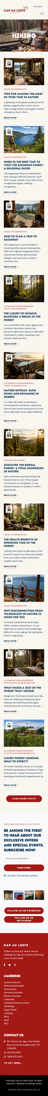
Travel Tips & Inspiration (15, 89)
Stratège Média (35, 1083)
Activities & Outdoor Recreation (19, 683)
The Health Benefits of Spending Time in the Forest (21, 543)
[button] (24, 910)
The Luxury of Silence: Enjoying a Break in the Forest (22, 316)
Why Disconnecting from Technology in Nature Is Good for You (23, 614)
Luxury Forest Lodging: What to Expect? (21, 759)
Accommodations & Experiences (18, 306)
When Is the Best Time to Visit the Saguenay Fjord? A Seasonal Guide (23, 165)
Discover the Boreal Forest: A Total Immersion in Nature (24, 468)
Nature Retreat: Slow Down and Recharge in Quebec (21, 393)
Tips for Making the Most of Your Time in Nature (23, 95)
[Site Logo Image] (16, 9)
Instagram (15, 965)
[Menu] (42, 13)
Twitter (9, 965)
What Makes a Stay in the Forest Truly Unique (22, 689)
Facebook (4, 965)
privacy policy (30, 875)
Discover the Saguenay (14, 460)
